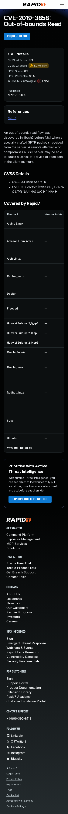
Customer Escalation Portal (26, 701)
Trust (9, 789)
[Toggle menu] (62, 4)
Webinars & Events (19, 648)
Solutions (13, 548)
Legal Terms (13, 773)
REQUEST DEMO (17, 36)
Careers (12, 621)
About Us (13, 594)
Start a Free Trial (18, 563)
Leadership (14, 599)
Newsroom (14, 603)
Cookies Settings (16, 806)
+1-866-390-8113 (18, 718)
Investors (13, 617)
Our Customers (17, 608)
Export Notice (14, 784)
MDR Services (16, 544)
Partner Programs (19, 612)
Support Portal (17, 683)
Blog (9, 638)
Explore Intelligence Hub (30, 499)
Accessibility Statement (19, 800)
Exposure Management (23, 539)
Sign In (11, 678)
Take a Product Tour (21, 568)
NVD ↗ (12, 118)
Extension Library (19, 692)
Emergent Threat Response (26, 643)
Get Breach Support (21, 572)
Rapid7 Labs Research (22, 652)
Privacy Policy (14, 779)
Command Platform (20, 535)
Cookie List (12, 795)
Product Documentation (23, 687)
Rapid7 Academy (18, 697)
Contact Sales (16, 577)
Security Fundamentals (22, 661)
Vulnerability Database (22, 657)
